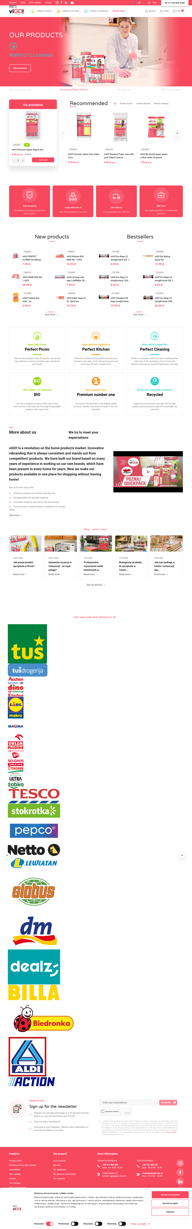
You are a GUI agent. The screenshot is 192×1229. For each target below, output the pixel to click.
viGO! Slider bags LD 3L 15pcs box (76, 300)
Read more (19, 574)
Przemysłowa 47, (110, 1173)
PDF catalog (35, 2)
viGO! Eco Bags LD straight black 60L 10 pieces (120, 258)
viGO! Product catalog (171, 89)
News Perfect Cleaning (20, 89)
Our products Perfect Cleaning (74, 89)
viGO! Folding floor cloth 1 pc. (31, 300)
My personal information (64, 1174)
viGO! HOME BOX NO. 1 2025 (32, 279)
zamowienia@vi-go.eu (152, 1173)
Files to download (17, 1187)
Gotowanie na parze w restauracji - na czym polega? (60, 566)
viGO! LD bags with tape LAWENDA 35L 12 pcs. (76, 279)
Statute (12, 1178)
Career (48, 2)
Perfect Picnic (126, 103)
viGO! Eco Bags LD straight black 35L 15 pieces (164, 279)
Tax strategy (15, 1183)
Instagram (57, 2)
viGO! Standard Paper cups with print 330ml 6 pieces (119, 156)
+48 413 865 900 (110, 1165)
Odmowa (170, 1212)
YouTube (72, 2)
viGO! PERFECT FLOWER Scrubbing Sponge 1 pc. (31, 258)
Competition (14, 1169)
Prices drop (119, 11)
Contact (12, 2)
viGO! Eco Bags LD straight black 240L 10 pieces (165, 300)
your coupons (59, 1161)
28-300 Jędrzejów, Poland (114, 1176)
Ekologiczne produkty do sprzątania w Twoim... (130, 566)
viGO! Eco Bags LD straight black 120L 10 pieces (121, 279)
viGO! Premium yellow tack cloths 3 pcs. (83, 156)
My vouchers (59, 1178)
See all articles (94, 584)
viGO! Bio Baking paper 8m (162, 258)
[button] (175, 11)
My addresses (59, 1169)
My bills (56, 1165)
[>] (182, 855)
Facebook (61, 2)
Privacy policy (170, 1132)
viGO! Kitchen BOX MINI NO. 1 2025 (75, 258)
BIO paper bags (124, 89)
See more (50, 314)
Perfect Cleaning (161, 103)
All (115, 103)
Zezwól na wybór (170, 1203)
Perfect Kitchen (143, 103)
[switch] (74, 1224)
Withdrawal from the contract (22, 1165)
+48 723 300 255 (150, 1165)
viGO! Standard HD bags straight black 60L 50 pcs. (119, 300)
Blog (23, 2)
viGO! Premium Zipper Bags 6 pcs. (28, 149)
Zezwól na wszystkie (170, 1195)
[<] (7, 855)
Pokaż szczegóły (138, 1224)
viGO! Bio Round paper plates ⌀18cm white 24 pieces (153, 156)
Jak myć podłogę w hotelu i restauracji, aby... (164, 566)
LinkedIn (66, 2)
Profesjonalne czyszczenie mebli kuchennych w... (93, 566)
